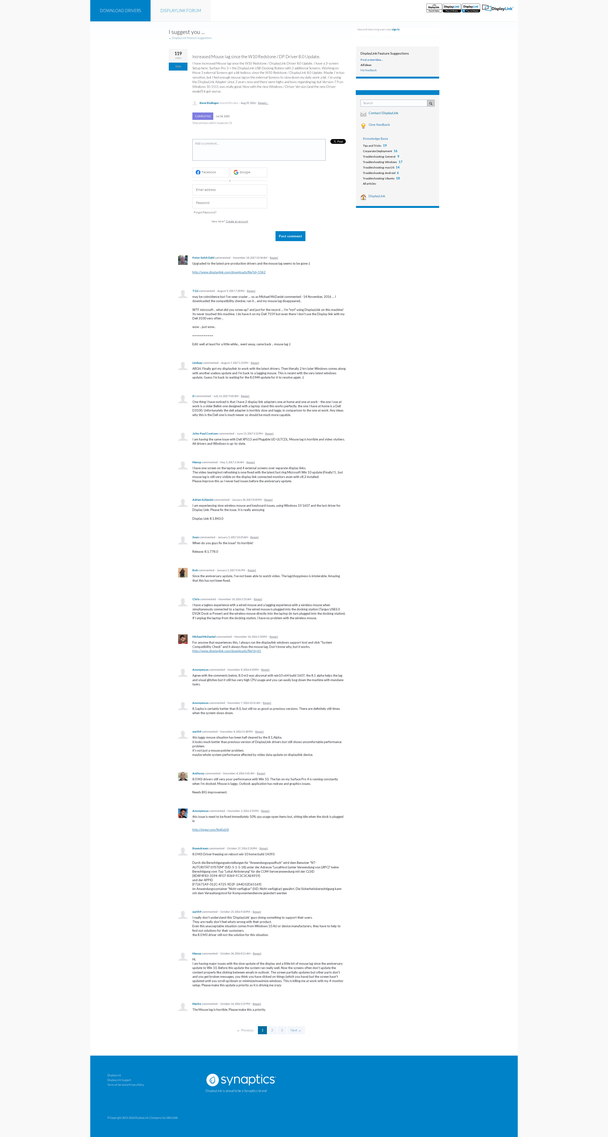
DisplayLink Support (119, 1079)
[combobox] (395, 103)
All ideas (366, 65)
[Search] (431, 103)
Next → (296, 1030)
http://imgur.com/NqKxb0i (210, 830)
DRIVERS (120, 10)
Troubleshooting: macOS (378, 167)
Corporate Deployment (377, 151)
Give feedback (379, 124)
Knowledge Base (375, 138)
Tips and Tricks (372, 145)
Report (274, 257)
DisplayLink (377, 196)
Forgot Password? (205, 212)
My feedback (369, 70)
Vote (178, 66)
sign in (396, 29)
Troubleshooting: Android (379, 173)
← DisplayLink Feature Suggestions (190, 38)
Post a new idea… (372, 59)
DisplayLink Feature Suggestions (385, 53)
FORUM (180, 10)
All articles (369, 183)
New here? (230, 221)
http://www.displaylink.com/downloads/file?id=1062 (229, 272)
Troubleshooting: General (379, 156)
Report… (263, 102)
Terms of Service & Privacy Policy (125, 1084)
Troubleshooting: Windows (380, 162)
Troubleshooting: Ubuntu (378, 178)
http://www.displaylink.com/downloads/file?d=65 (226, 651)
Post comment (290, 236)
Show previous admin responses (212, 122)
